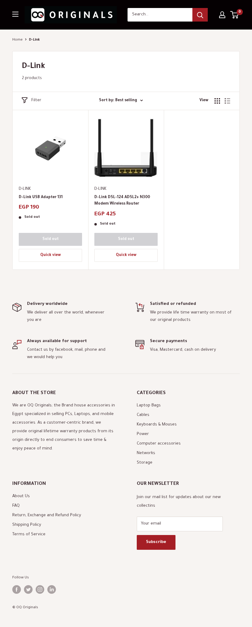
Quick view (50, 255)
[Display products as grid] (217, 101)
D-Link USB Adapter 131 (41, 197)
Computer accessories (159, 443)
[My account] (222, 14)
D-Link (25, 189)
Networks (146, 453)
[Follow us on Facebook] (16, 589)
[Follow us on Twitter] (28, 589)
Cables (143, 415)
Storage (144, 463)
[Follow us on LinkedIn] (51, 589)
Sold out (50, 239)
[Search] (200, 15)
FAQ (16, 506)
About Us (21, 496)
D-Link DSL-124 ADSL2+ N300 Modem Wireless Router (122, 200)
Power (143, 434)
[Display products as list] (227, 101)
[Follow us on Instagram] (40, 589)
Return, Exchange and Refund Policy (46, 515)
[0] (234, 14)
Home (17, 40)
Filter (36, 100)
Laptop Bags (149, 405)
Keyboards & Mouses (157, 424)
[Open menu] (15, 14)
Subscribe (156, 542)
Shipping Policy (26, 525)
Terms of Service (28, 534)
